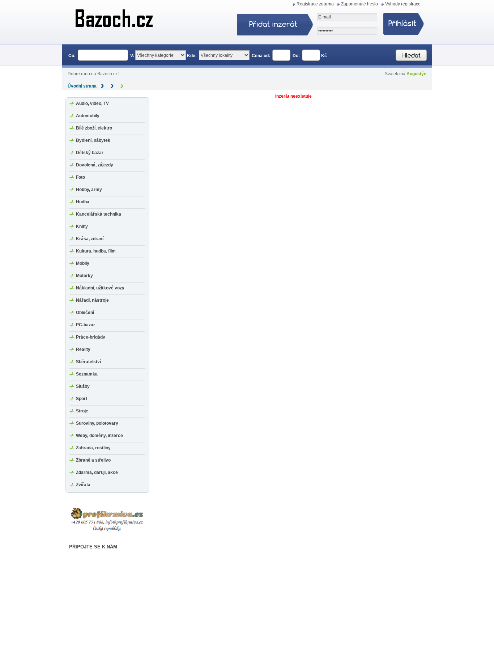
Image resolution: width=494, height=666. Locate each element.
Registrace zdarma (315, 4)
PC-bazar (85, 324)
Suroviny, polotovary (97, 423)
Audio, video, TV (92, 103)
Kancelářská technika (98, 214)
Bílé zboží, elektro (94, 128)
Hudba (82, 201)
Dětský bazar (89, 152)
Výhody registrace (403, 4)
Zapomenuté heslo (359, 4)
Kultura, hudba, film (96, 251)
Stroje (82, 410)
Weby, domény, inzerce (99, 435)
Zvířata (83, 484)
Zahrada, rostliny (93, 447)
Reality (83, 349)
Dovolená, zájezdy (94, 164)
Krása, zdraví (89, 238)
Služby (83, 386)
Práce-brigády (90, 337)
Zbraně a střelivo (93, 460)
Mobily (82, 263)
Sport (81, 398)
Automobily (87, 115)
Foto (80, 177)
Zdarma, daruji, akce (97, 472)
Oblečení (85, 312)
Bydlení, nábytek (93, 140)
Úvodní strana (82, 86)
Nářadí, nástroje (92, 300)
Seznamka (87, 374)
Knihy (82, 226)
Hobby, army (89, 189)
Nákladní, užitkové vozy (100, 287)
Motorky (84, 275)
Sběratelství (88, 361)
